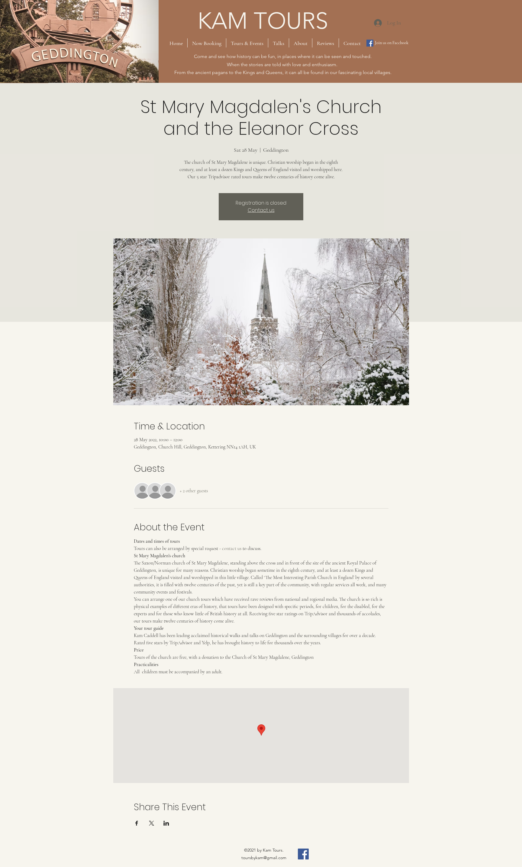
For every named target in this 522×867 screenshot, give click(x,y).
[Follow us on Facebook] (369, 43)
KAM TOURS (263, 20)
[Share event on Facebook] (137, 823)
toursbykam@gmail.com (263, 857)
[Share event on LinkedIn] (166, 823)
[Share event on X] (151, 823)
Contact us (261, 210)
